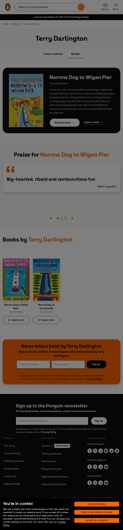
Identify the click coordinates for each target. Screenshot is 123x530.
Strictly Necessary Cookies (96, 512)
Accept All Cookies (97, 520)
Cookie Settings (97, 504)
